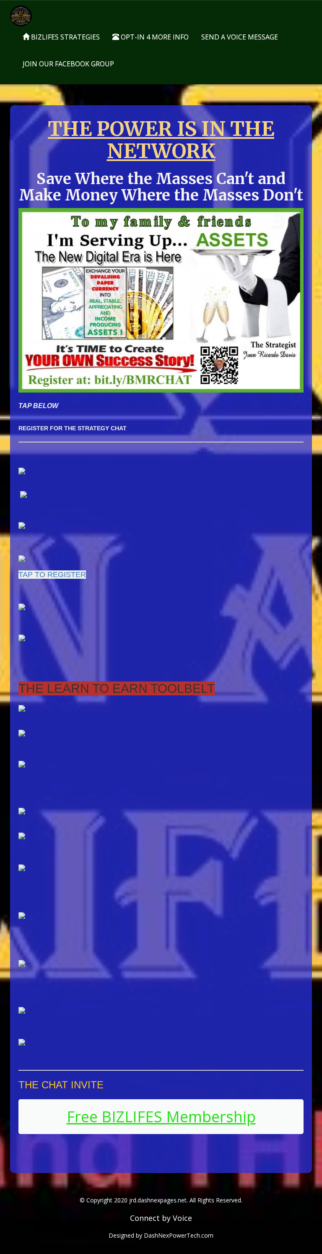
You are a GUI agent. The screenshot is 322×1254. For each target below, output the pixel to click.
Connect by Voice (161, 1218)
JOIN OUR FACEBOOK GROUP (68, 63)
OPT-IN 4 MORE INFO (154, 37)
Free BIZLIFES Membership (161, 1116)
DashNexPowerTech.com (178, 1235)
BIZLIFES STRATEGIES (64, 37)
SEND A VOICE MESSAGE (239, 37)
